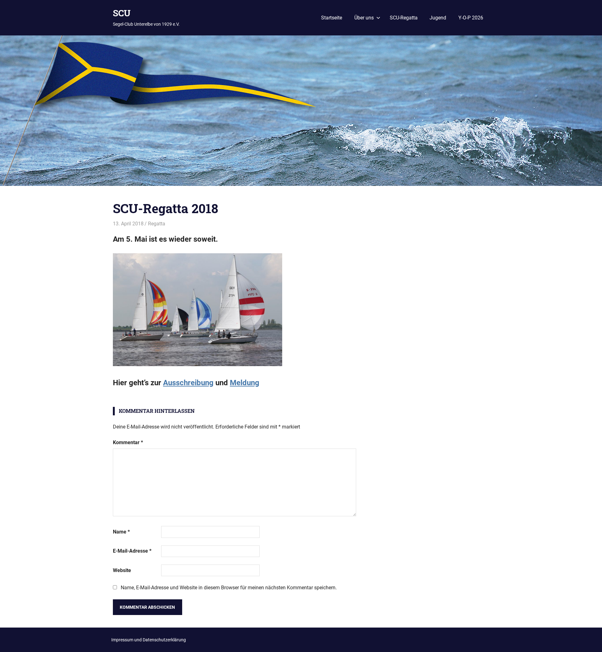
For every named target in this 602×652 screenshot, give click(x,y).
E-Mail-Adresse (132, 551)
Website (122, 570)
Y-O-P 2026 (470, 18)
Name (121, 532)
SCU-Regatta (404, 18)
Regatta (156, 224)
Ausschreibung (188, 382)
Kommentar (128, 442)
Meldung (244, 382)
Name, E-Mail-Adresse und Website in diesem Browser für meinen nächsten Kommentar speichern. (229, 588)
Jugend (438, 18)
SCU (121, 13)
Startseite (331, 18)
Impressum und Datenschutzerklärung (148, 639)
